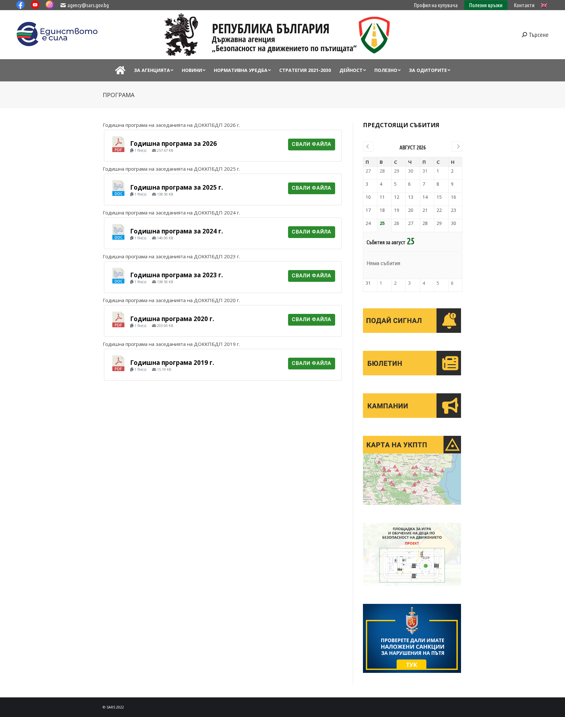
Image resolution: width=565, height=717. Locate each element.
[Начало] (120, 70)
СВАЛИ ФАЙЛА (311, 144)
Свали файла (311, 188)
